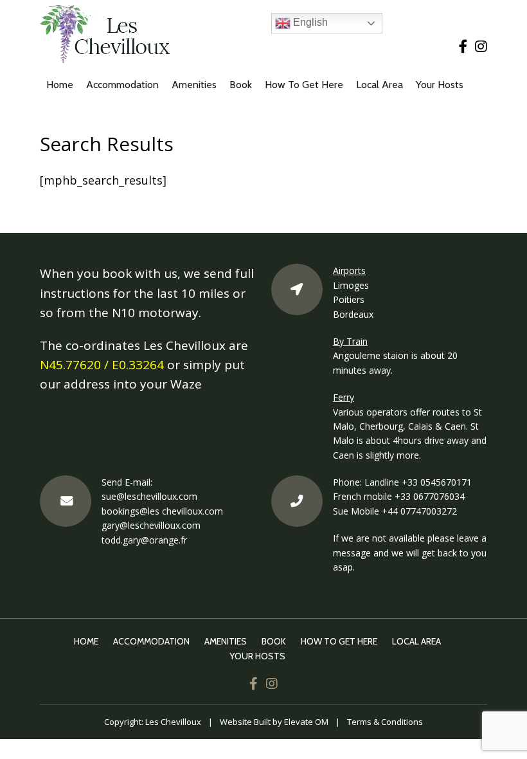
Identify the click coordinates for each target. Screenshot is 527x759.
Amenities (194, 84)
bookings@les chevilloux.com (162, 511)
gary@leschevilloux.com (151, 525)
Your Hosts (439, 84)
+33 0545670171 (437, 482)
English (309, 22)
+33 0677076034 (430, 496)
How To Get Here (304, 84)
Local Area (379, 84)
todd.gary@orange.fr (144, 540)
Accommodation (122, 84)
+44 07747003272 (419, 511)
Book (240, 84)
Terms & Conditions (385, 721)
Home (59, 84)
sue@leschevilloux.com (149, 496)
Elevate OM (306, 721)
